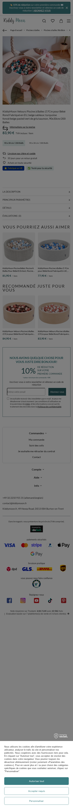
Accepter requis (36, 791)
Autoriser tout (36, 781)
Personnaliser (36, 800)
